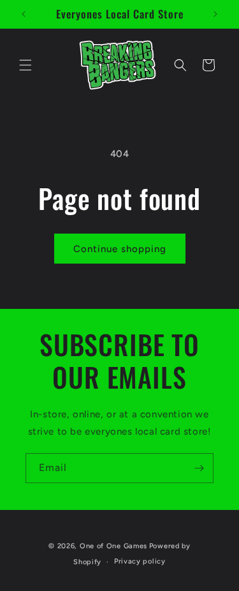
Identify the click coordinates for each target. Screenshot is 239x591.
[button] (25, 65)
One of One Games (113, 546)
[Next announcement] (215, 14)
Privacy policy (140, 561)
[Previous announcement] (24, 14)
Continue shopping (119, 249)
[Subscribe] (199, 468)
